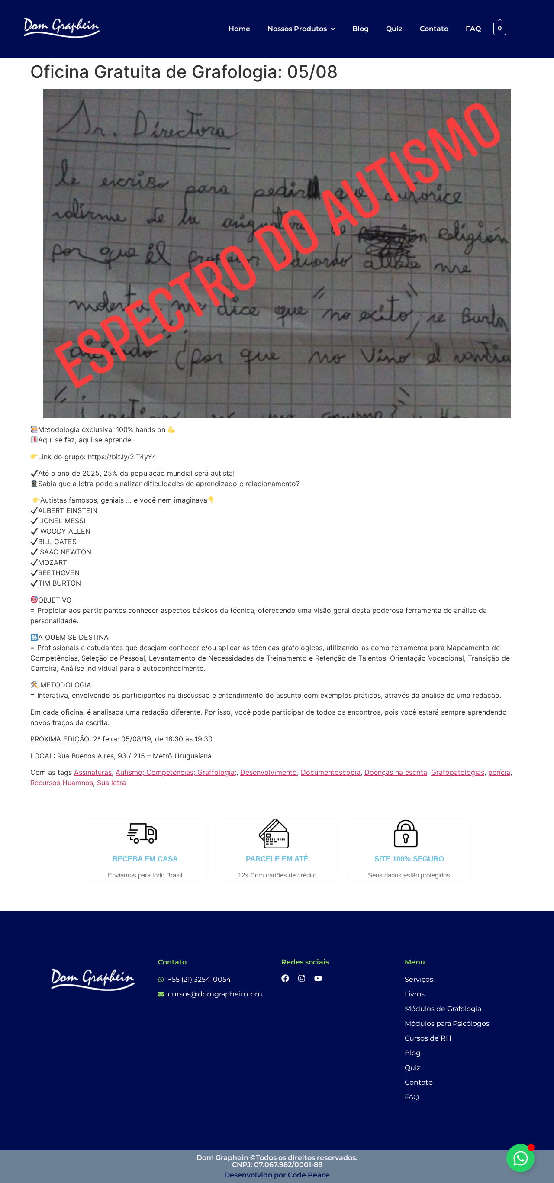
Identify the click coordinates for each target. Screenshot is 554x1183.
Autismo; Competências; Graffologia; (176, 772)
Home (239, 29)
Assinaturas (93, 772)
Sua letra (111, 782)
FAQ (473, 29)
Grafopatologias (457, 772)
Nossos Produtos (297, 29)
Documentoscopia (331, 772)
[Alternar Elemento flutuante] (520, 1158)
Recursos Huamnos (61, 782)
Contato (434, 29)
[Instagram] (302, 978)
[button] (301, 29)
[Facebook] (285, 978)
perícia (499, 772)
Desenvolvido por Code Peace (277, 1175)
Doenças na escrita (395, 772)
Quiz (394, 29)
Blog (360, 29)
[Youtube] (318, 978)
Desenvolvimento (268, 772)
